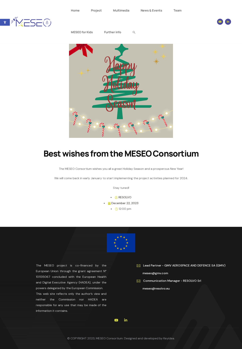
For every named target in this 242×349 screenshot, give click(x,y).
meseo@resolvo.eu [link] (155, 288)
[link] (5, 22)
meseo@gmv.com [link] (154, 273)
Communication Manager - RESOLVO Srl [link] (172, 281)
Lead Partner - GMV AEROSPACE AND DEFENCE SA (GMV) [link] (184, 265)
